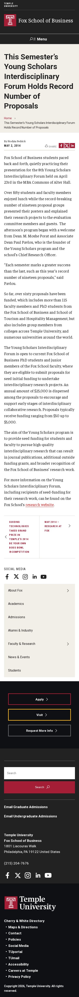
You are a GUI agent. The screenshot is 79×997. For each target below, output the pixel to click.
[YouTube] (44, 577)
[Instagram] (25, 577)
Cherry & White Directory (24, 921)
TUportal (15, 952)
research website (40, 504)
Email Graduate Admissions (26, 807)
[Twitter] (16, 577)
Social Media (18, 946)
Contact (14, 933)
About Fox (15, 590)
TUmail (13, 958)
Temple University (11, 4)
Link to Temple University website (30, 904)
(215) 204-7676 (16, 863)
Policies (14, 939)
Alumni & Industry (20, 630)
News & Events (19, 657)
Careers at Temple (23, 971)
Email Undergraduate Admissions (30, 816)
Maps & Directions (23, 927)
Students (14, 670)
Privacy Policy (19, 977)
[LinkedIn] (34, 577)
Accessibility (18, 964)
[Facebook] (7, 577)
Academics (16, 604)
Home (8, 118)
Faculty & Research (21, 644)
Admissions (16, 617)
